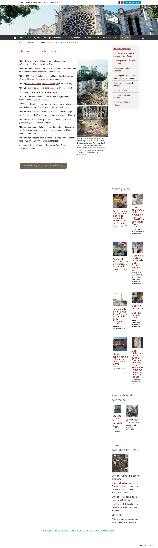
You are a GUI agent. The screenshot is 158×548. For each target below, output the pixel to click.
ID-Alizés (152, 545)
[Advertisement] (125, 146)
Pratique (89, 37)
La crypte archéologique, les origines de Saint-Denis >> (43, 166)
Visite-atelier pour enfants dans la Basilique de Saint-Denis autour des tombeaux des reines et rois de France (138, 364)
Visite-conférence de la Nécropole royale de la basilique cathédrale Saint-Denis (138, 217)
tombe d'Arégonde (49, 92)
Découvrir (24, 37)
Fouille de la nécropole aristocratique (41, 83)
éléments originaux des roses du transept (41, 130)
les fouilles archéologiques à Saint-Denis (48, 145)
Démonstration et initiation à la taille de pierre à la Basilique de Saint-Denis (120, 217)
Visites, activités (73, 37)
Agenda (37, 37)
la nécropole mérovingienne (34, 71)
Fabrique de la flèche (53, 37)
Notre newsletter (133, 2)
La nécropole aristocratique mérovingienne (124, 62)
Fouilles (125, 37)
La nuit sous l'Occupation (132, 420)
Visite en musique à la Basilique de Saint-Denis (137, 311)
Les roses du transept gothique (121, 96)
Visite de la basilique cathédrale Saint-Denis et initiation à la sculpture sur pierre (137, 265)
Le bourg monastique (121, 90)
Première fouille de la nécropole (39, 61)
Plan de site (82, 530)
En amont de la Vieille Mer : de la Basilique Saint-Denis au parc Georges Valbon (120, 316)
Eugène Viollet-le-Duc (43, 64)
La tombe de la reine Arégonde (121, 69)
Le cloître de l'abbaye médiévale (121, 103)
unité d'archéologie (58, 107)
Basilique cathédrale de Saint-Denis (59, 530)
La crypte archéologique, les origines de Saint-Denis (124, 54)
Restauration (103, 37)
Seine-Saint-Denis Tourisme (102, 530)
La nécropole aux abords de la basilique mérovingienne (124, 76)
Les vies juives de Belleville (117, 419)
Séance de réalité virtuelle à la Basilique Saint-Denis (120, 263)
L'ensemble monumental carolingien (123, 84)
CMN (115, 37)
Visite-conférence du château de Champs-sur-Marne (120, 359)
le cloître (48, 137)
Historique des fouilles (122, 48)
